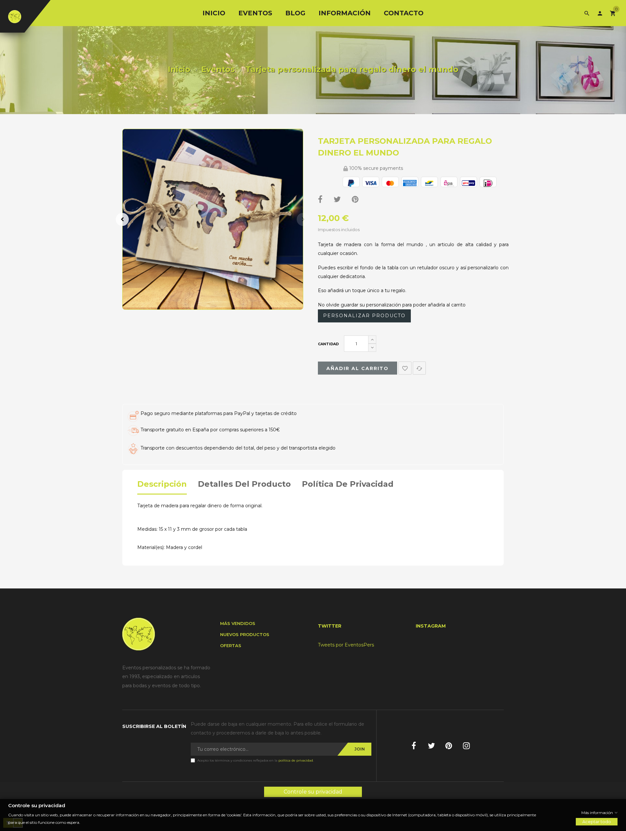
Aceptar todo (596, 821)
